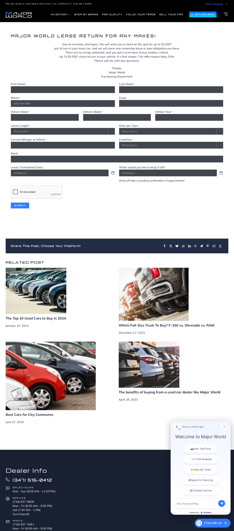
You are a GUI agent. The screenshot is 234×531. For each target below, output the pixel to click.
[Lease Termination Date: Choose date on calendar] (113, 173)
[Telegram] (201, 246)
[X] (171, 246)
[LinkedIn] (189, 246)
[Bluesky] (177, 246)
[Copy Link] (220, 246)
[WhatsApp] (195, 246)
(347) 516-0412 (32, 480)
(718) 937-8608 (23, 501)
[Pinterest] (208, 246)
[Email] (214, 246)
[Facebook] (165, 246)
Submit (20, 205)
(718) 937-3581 (23, 524)
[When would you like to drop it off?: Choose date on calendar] (221, 173)
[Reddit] (183, 246)
